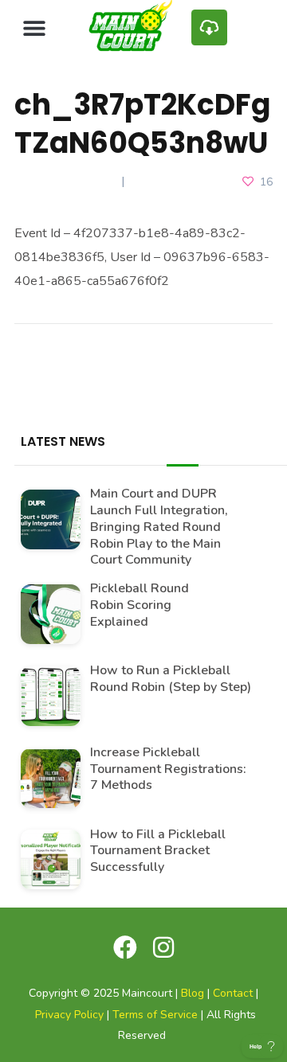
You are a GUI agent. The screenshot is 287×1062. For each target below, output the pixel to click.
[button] (34, 27)
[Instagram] (163, 947)
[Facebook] (125, 947)
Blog (192, 993)
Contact (233, 993)
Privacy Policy (69, 1014)
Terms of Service (155, 1014)
